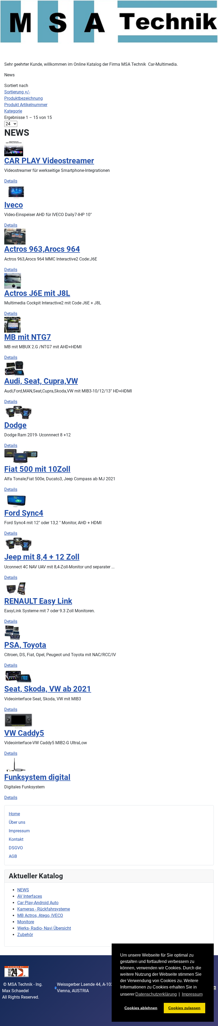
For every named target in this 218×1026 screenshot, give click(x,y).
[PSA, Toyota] (12, 632)
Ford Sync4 (23, 513)
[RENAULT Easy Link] (16, 588)
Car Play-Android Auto (37, 902)
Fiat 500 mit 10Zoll (37, 469)
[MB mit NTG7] (12, 324)
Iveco (13, 204)
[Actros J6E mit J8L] (12, 280)
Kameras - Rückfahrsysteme (43, 909)
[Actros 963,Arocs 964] (15, 236)
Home (14, 813)
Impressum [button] (192, 994)
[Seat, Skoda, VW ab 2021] (18, 676)
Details (10, 181)
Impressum (19, 830)
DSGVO (16, 847)
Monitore (25, 921)
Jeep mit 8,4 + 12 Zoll (41, 556)
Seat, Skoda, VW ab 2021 (47, 688)
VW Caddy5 (24, 733)
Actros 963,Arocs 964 (42, 249)
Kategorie (13, 111)
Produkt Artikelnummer (25, 104)
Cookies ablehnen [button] (140, 1008)
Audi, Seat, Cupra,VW (41, 381)
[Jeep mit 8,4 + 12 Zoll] (18, 544)
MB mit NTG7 (27, 337)
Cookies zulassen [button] (184, 1008)
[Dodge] (18, 412)
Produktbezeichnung (23, 98)
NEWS (23, 889)
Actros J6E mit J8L (37, 293)
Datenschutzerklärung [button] (156, 994)
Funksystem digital (37, 777)
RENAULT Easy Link (38, 601)
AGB (13, 856)
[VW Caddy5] (18, 720)
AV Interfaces (29, 896)
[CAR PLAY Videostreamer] (13, 147)
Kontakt (16, 839)
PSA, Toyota (25, 644)
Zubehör (25, 934)
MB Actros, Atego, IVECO (40, 915)
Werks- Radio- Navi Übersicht (44, 928)
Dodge (15, 425)
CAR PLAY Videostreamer (49, 160)
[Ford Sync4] (16, 500)
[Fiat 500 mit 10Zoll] (21, 456)
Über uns (17, 822)
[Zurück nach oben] (209, 1016)
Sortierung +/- (17, 91)
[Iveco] (16, 192)
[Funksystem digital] (16, 764)
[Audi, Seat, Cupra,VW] (14, 368)
